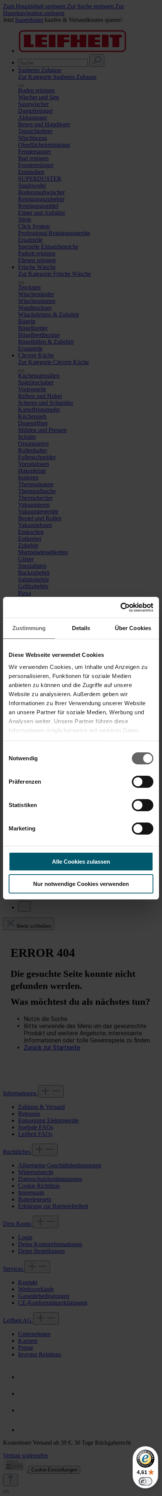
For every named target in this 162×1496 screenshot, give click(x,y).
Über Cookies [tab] (133, 628)
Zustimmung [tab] (29, 628)
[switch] (142, 782)
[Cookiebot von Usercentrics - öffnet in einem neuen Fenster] (120, 607)
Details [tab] (81, 628)
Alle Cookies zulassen (81, 861)
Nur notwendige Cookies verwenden (81, 884)
